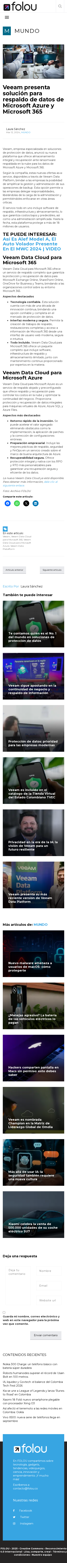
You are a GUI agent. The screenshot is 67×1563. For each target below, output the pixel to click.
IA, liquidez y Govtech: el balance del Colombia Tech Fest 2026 (33, 1383)
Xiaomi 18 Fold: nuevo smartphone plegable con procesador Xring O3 (31, 1401)
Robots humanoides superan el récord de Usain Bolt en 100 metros (33, 1374)
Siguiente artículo (52, 569)
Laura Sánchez (15, 129)
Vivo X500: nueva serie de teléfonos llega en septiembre (31, 1419)
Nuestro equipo (42, 1554)
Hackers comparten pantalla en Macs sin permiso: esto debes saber (33, 1071)
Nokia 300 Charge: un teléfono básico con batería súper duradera (30, 1366)
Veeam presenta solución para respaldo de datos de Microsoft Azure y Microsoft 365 (33, 99)
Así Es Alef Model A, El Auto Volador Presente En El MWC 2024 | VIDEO (32, 243)
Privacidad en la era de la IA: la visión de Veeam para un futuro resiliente (33, 845)
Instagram (26, 1523)
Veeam (6, 536)
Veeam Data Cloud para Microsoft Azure (17, 542)
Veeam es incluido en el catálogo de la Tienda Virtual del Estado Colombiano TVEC (31, 793)
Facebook (25, 1510)
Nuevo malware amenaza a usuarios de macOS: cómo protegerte (30, 966)
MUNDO (27, 30)
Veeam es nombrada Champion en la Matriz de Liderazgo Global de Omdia (30, 1123)
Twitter (24, 1517)
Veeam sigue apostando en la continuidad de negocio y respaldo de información (32, 689)
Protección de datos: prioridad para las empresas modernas (33, 743)
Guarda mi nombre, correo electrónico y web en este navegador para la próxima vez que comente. (31, 1320)
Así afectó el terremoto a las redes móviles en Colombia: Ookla (32, 1410)
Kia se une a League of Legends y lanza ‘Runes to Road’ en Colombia (33, 1392)
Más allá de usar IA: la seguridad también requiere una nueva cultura (31, 1175)
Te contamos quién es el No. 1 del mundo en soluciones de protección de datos (32, 637)
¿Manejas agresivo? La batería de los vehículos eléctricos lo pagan (32, 1019)
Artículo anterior (14, 569)
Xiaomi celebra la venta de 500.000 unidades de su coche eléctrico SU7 (33, 1227)
